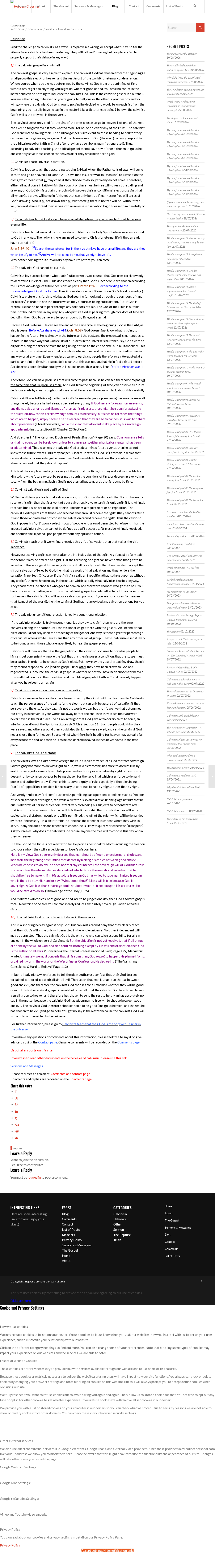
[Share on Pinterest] (16, 1104)
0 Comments (35, 29)
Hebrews (119, 1219)
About (66, 1260)
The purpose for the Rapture (182, 53)
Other (51, 29)
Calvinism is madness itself (181, 775)
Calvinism (120, 1214)
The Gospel (70, 1250)
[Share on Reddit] (17, 1131)
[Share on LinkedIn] (16, 1111)
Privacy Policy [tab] (10, 1529)
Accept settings (92, 1550)
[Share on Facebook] (16, 1091)
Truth (117, 1240)
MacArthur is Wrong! (178, 767)
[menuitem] (22, 6)
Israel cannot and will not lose (183, 567)
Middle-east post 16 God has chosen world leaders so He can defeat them (184, 275)
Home (66, 1255)
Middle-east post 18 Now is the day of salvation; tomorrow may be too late (186, 242)
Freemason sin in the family (182, 591)
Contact (67, 1224)
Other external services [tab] (16, 1441)
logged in (34, 1177)
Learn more (23, 1300)
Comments (69, 1219)
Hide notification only (118, 1550)
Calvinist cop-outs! (177, 811)
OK (12, 1300)
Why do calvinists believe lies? (183, 787)
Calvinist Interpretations (180, 799)
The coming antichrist (178, 536)
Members (68, 1235)
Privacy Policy (72, 1240)
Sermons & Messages (77, 1245)
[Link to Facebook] (201, 1281)
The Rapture (173, 631)
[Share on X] (16, 1098)
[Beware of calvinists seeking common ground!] (3, 776)
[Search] (195, 6)
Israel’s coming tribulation (181, 543)
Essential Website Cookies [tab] (18, 1361)
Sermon (118, 1229)
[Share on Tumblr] (16, 1118)
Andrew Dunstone (71, 29)
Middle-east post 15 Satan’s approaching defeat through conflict (181, 291)
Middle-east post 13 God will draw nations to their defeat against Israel (185, 323)
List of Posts (71, 1229)
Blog (65, 1214)
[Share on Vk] (17, 1124)
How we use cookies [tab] (14, 1327)
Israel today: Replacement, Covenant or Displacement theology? (181, 106)
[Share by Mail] (16, 1138)
